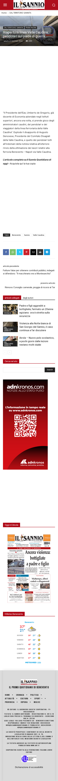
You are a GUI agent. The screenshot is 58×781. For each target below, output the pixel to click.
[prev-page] (5, 352)
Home (4, 13)
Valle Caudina (38, 235)
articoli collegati (12, 298)
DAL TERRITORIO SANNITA (20, 13)
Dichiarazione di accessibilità (29, 767)
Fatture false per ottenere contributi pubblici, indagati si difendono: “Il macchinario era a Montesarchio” (28, 272)
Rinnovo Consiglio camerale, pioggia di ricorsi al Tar (30, 287)
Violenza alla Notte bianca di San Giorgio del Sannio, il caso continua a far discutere (36, 327)
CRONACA (7, 313)
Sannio (27, 235)
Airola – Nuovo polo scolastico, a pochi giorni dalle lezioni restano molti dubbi (36, 341)
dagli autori (28, 298)
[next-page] (9, 352)
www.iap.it (35, 745)
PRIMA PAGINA (31, 28)
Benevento (16, 235)
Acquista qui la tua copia (22, 163)
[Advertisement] (29, 78)
